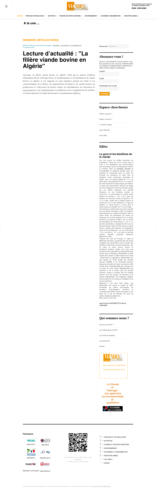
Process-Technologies (35, 16)
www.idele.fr (31, 458)
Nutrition (52, 16)
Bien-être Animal (111, 456)
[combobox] (118, 46)
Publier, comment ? (105, 119)
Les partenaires (104, 341)
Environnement (91, 16)
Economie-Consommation (111, 16)
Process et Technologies (115, 437)
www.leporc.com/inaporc (31, 471)
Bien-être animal (131, 16)
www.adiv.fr (45, 445)
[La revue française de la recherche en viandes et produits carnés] (78, 6)
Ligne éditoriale (104, 130)
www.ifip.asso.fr (45, 458)
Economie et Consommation (115, 452)
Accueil (20, 16)
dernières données (123, 169)
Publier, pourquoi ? (105, 114)
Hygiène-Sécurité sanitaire (70, 16)
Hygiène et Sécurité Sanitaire (116, 444)
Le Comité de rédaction (107, 335)
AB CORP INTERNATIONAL (102, 486)
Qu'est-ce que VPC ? (106, 325)
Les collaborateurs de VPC (108, 330)
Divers (107, 463)
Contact (102, 346)
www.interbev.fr (45, 471)
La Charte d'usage (105, 124)
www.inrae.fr (31, 444)
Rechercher (103, 46)
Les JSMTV (108, 459)
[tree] (116, 450)
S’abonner (104, 94)
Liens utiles (103, 135)
